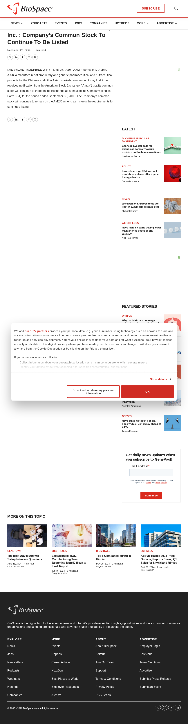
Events (61, 23)
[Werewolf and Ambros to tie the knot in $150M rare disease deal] (172, 206)
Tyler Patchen (147, 570)
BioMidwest (104, 551)
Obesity (127, 416)
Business (147, 551)
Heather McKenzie (131, 156)
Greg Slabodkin (59, 573)
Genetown (14, 551)
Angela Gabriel (103, 566)
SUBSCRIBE (151, 8)
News (15, 23)
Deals (126, 199)
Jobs (78, 23)
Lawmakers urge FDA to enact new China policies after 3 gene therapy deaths (140, 174)
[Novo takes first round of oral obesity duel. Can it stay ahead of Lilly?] (172, 423)
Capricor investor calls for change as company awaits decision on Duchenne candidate (141, 148)
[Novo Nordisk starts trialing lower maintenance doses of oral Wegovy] (172, 230)
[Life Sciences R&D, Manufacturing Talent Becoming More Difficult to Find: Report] (72, 535)
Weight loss (130, 223)
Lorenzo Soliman (15, 566)
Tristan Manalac (130, 431)
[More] (21, 23)
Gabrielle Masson (131, 181)
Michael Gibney (130, 211)
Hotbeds (122, 23)
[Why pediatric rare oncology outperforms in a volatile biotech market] (172, 322)
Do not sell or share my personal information (93, 392)
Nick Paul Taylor (130, 238)
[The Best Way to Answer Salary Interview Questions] (27, 535)
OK (147, 391)
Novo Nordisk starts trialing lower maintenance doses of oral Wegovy (141, 230)
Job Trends (59, 551)
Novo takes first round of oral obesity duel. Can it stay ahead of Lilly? (141, 423)
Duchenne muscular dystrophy (135, 140)
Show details (158, 378)
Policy (126, 166)
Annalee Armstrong (131, 406)
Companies (98, 23)
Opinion (127, 315)
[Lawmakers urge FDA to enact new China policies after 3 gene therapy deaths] (172, 173)
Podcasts (39, 23)
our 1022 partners (37, 331)
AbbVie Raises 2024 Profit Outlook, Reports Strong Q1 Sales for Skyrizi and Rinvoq (159, 559)
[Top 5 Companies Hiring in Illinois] (116, 535)
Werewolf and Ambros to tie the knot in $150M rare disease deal (140, 205)
